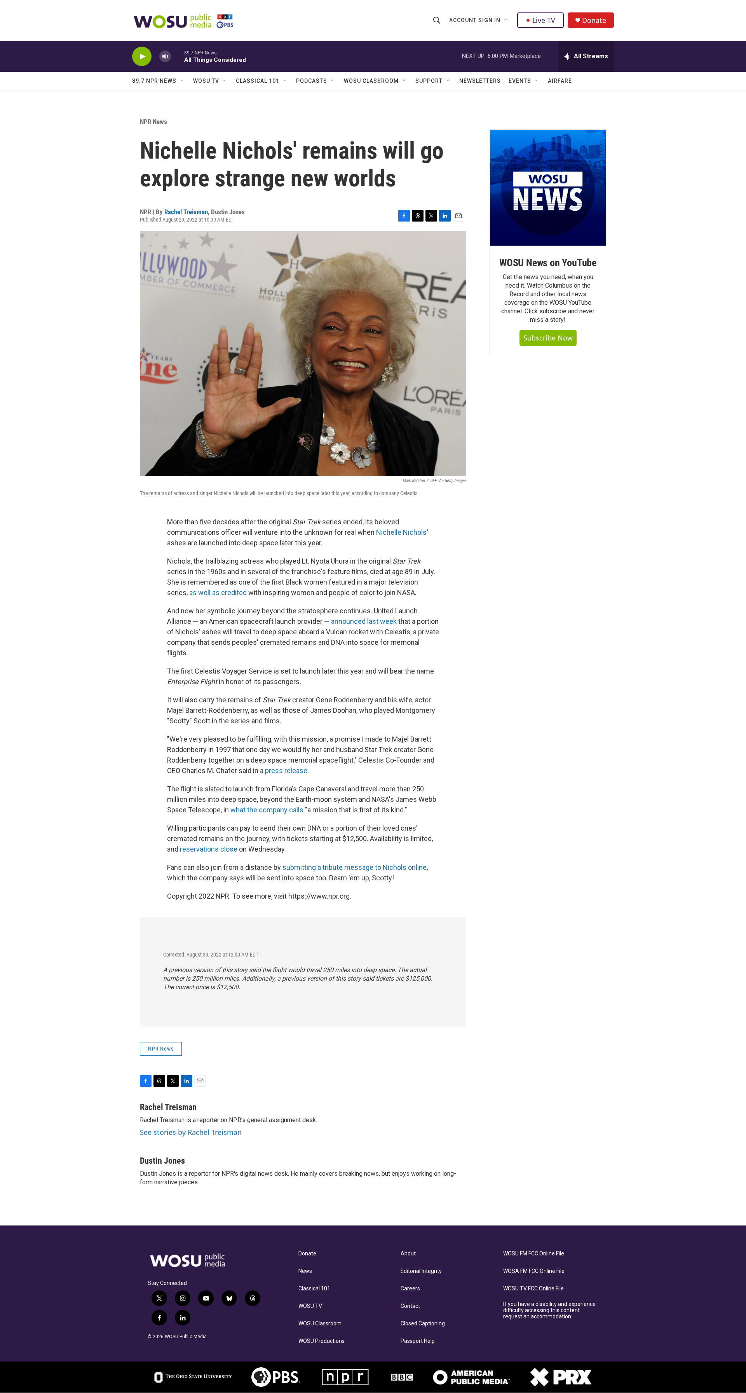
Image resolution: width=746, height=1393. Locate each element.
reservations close (207, 849)
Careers (410, 1289)
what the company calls (266, 810)
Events (520, 81)
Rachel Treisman (186, 212)
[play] (142, 56)
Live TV (543, 20)
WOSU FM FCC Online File (533, 1254)
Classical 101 (257, 81)
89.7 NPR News (154, 81)
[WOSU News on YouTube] (548, 188)
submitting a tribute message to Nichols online (354, 867)
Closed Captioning (423, 1324)
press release (285, 770)
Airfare (560, 81)
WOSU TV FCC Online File (533, 1289)
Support (429, 81)
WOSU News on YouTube (547, 263)
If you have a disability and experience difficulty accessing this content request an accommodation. (549, 1310)
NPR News (153, 122)
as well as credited (218, 592)
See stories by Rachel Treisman (191, 1132)
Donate (594, 20)
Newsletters (480, 81)
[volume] (165, 56)
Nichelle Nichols (401, 532)
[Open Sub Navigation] (506, 20)
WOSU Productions (321, 1341)
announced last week (364, 621)
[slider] (177, 56)
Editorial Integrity (421, 1271)
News (305, 1271)
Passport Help (418, 1341)
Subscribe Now (548, 337)
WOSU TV (206, 81)
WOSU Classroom (371, 81)
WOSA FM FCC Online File (534, 1271)
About (408, 1254)
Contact (410, 1306)
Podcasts (311, 81)
